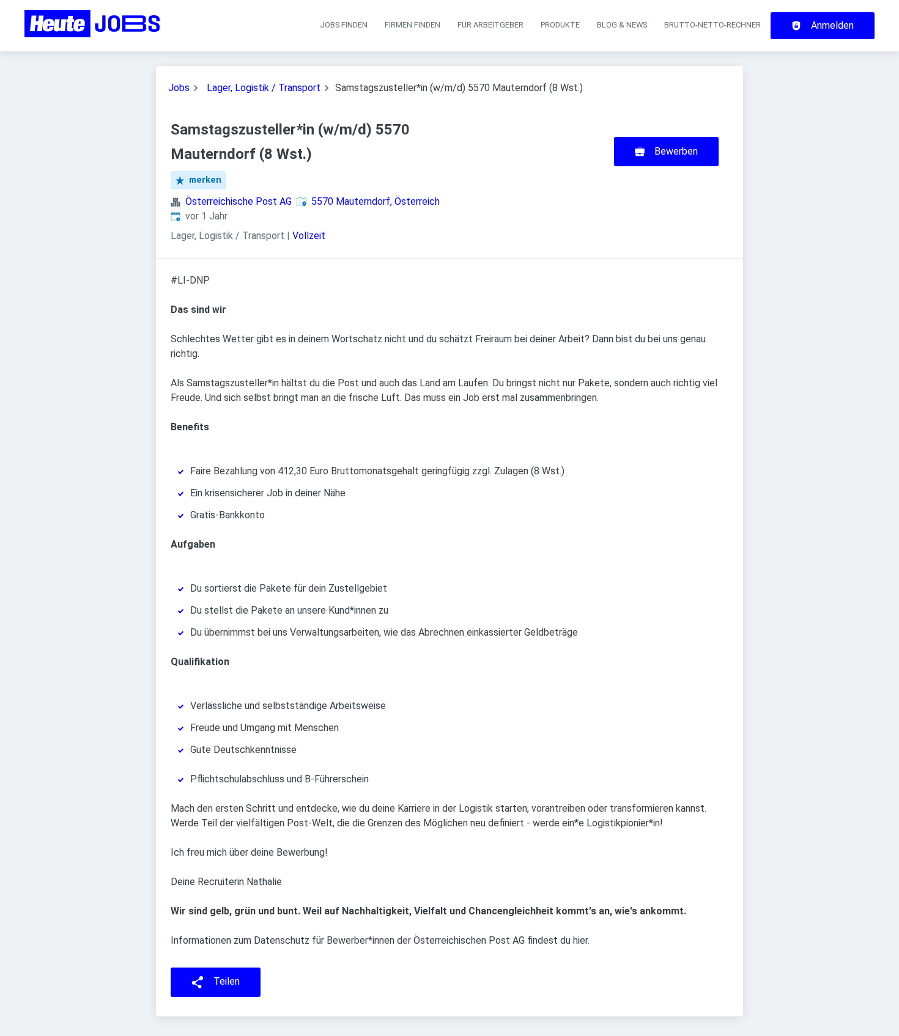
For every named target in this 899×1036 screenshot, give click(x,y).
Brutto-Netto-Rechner (712, 24)
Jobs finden (344, 24)
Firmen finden (412, 24)
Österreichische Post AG (238, 201)
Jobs (179, 88)
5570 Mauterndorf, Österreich (375, 201)
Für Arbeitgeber (490, 24)
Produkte (560, 24)
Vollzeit (308, 235)
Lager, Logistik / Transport (263, 88)
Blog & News (622, 24)
